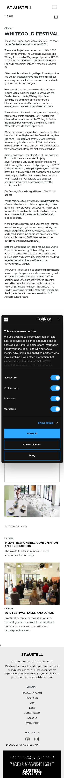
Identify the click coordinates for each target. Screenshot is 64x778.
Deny (32, 455)
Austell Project (32, 713)
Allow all (32, 433)
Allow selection (32, 444)
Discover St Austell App (22, 745)
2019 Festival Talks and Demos (29, 612)
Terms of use (32, 759)
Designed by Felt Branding (26, 763)
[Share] (56, 16)
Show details (45, 422)
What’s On (32, 698)
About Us (32, 718)
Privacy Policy (32, 722)
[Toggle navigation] (54, 7)
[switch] (55, 388)
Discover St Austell (32, 693)
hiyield (46, 765)
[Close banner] (59, 319)
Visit (32, 703)
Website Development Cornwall (33, 764)
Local (32, 707)
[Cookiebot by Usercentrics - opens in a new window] (38, 319)
